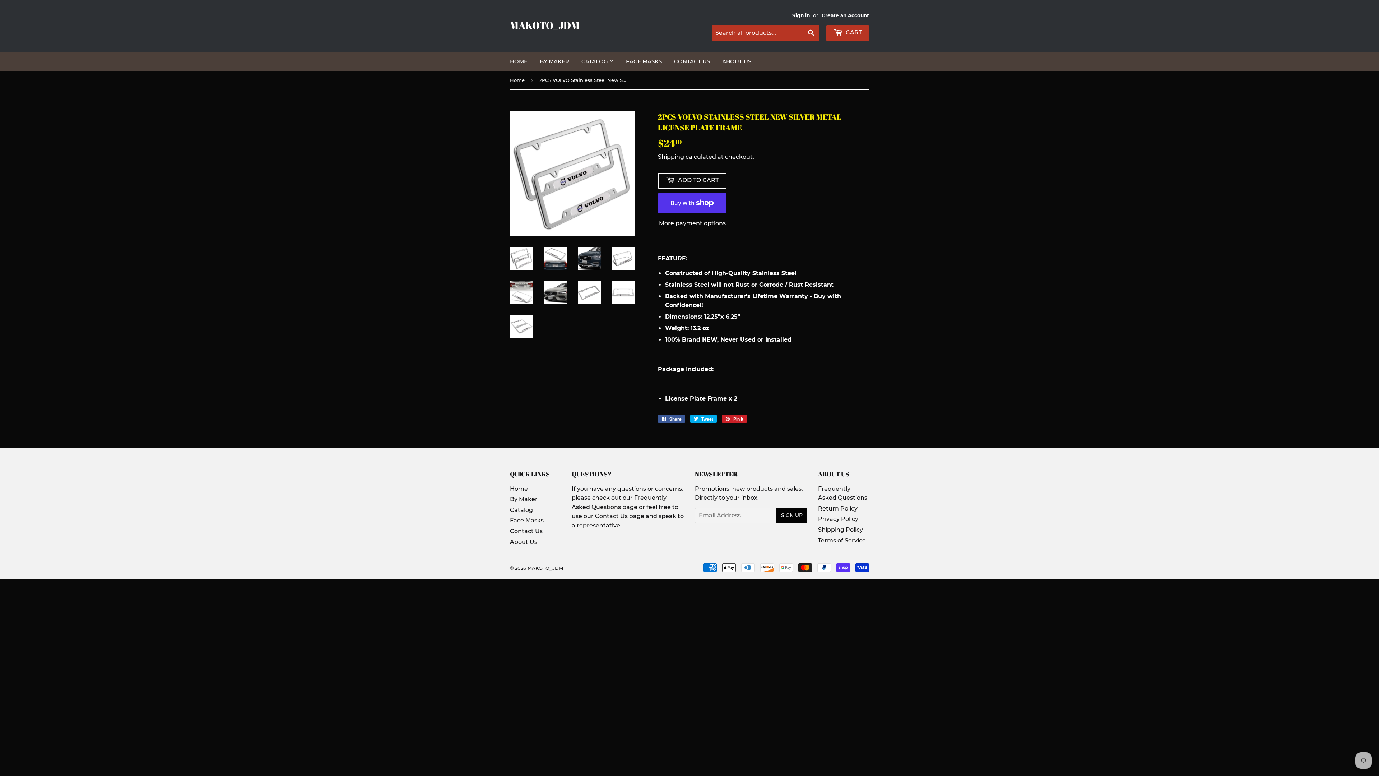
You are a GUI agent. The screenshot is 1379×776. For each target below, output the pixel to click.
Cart (853, 32)
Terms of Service (842, 540)
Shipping (671, 156)
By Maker (554, 61)
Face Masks (644, 61)
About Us (736, 61)
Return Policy (838, 508)
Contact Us (692, 61)
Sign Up (792, 515)
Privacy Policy (838, 519)
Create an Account (845, 15)
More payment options (692, 223)
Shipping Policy (840, 529)
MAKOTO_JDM (545, 25)
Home (519, 61)
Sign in (801, 15)
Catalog (595, 61)
